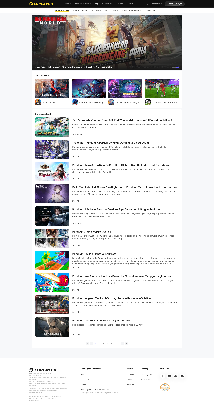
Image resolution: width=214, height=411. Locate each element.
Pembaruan (107, 3)
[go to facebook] (162, 376)
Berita (115, 10)
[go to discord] (182, 376)
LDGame (119, 3)
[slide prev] (38, 42)
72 (118, 343)
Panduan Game (80, 10)
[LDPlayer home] (41, 3)
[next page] (122, 343)
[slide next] (176, 42)
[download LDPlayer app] (147, 3)
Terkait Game (152, 10)
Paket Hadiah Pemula (132, 10)
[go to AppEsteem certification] (165, 387)
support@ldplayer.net (35, 392)
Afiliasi (130, 3)
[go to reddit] (175, 376)
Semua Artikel (62, 10)
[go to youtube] (169, 376)
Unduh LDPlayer (175, 4)
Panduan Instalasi (99, 10)
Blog (96, 3)
